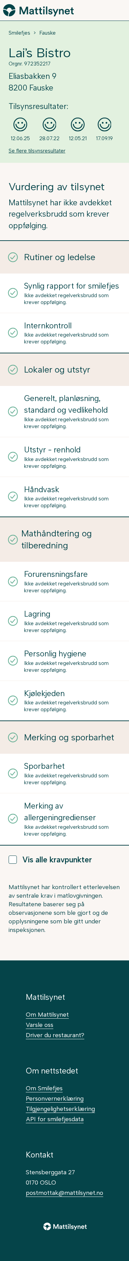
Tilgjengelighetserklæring (60, 1108)
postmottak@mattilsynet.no (64, 1192)
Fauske (47, 33)
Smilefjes (19, 33)
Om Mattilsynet (47, 1014)
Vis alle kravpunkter (57, 859)
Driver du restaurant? (55, 1035)
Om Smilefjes (44, 1088)
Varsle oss (39, 1024)
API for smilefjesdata (55, 1119)
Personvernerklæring (55, 1098)
